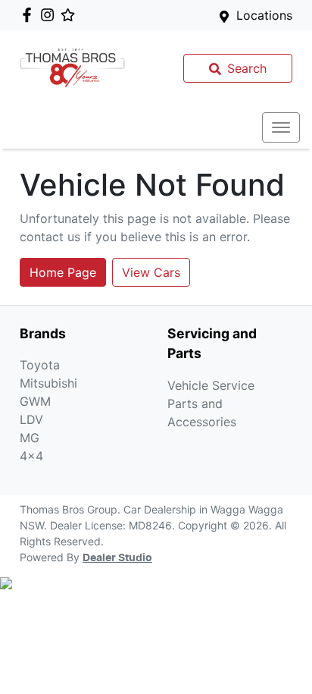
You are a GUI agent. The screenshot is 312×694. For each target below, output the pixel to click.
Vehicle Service (210, 385)
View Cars (151, 272)
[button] (281, 127)
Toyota (40, 364)
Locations (264, 15)
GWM (35, 401)
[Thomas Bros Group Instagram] (50, 15)
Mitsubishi (48, 383)
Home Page (63, 272)
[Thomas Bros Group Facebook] (30, 15)
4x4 (31, 455)
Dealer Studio (117, 558)
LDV (31, 419)
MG (29, 437)
